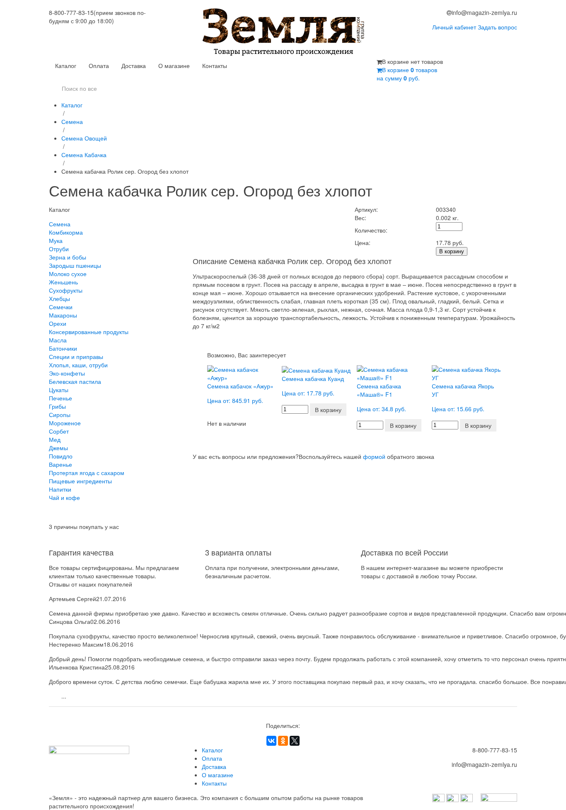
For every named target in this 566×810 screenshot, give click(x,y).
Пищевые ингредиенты (80, 481)
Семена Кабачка (83, 154)
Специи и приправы (76, 356)
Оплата (99, 65)
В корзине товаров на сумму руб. (407, 73)
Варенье (60, 464)
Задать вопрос (497, 27)
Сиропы (59, 414)
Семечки (61, 307)
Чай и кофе (64, 497)
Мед (54, 439)
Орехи (57, 323)
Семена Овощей (84, 138)
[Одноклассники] (283, 741)
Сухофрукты (65, 290)
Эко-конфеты (67, 373)
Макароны (63, 315)
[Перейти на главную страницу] (283, 32)
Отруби (59, 249)
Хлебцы (59, 298)
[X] (295, 741)
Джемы (58, 448)
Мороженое (65, 423)
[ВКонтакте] (271, 741)
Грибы (57, 406)
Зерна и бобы (67, 257)
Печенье (60, 398)
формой (374, 456)
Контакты (214, 65)
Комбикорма (66, 232)
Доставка (133, 65)
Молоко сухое (68, 273)
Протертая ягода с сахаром (86, 472)
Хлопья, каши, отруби (78, 365)
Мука (56, 240)
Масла (58, 340)
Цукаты (58, 390)
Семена (72, 121)
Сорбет (59, 431)
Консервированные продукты (88, 331)
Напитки (60, 489)
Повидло (61, 456)
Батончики (63, 348)
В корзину (451, 251)
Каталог (65, 65)
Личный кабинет (454, 27)
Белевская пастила (75, 381)
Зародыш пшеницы (75, 265)
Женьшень (63, 282)
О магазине (174, 65)
